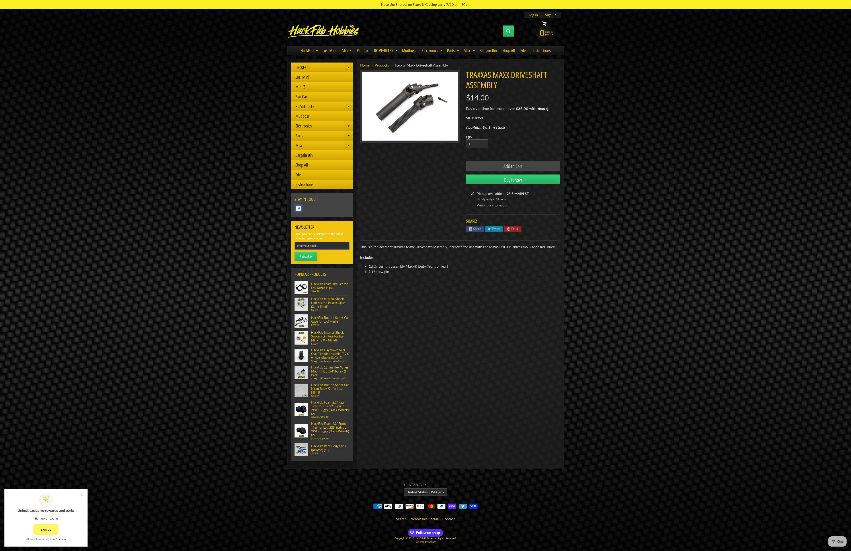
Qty (469, 137)
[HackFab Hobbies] (323, 31)
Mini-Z (346, 50)
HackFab (310, 51)
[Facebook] (299, 208)
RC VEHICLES (386, 51)
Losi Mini (329, 50)
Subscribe (306, 256)
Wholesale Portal (424, 519)
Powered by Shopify (426, 541)
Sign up (550, 15)
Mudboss (409, 50)
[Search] (508, 31)
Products (382, 65)
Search (401, 519)
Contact (448, 519)
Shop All (508, 50)
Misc (470, 51)
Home (364, 65)
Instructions (542, 50)
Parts (453, 51)
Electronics (433, 51)
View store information (492, 205)
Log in (533, 15)
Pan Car (363, 50)
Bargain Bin (488, 50)
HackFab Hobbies (424, 538)
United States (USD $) (423, 492)
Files (523, 50)
